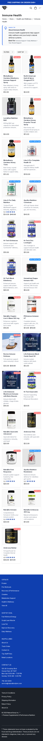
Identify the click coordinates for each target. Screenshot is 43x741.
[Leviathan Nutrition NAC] (11, 106)
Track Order (6, 646)
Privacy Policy (6, 696)
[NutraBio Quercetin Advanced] (11, 420)
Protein (4, 583)
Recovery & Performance (10, 591)
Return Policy (6, 704)
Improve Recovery (8, 628)
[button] (5, 8)
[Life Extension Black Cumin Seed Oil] (31, 342)
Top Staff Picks (7, 654)
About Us (5, 642)
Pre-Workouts (6, 587)
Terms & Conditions (8, 693)
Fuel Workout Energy (9, 617)
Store (11, 19)
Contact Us (5, 650)
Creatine (5, 594)
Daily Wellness (7, 631)
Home (4, 19)
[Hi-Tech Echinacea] (11, 229)
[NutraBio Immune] (11, 498)
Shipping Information (9, 700)
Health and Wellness (24, 19)
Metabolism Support (8, 598)
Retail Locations (7, 657)
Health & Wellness (8, 602)
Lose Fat (5, 624)
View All (4, 605)
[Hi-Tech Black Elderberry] (11, 266)
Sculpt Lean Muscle (8, 620)
